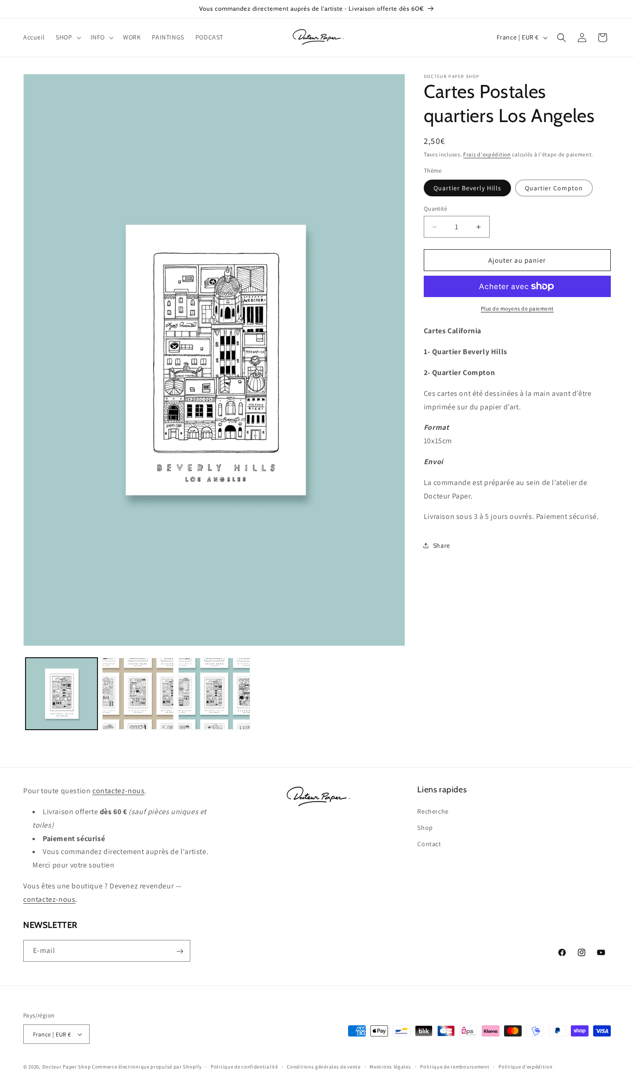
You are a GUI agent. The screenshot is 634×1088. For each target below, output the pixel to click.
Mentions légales (390, 1066)
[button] (67, 37)
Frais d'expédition (487, 154)
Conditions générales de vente (323, 1066)
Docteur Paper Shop (66, 1066)
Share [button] (441, 545)
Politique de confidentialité (244, 1066)
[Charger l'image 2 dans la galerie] (138, 694)
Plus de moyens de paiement (517, 308)
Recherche (432, 811)
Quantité (435, 209)
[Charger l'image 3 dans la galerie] (214, 694)
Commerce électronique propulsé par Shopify (146, 1066)
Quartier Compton (554, 188)
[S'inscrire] (179, 951)
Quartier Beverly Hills (467, 188)
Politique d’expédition (525, 1066)
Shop (425, 827)
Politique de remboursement (454, 1066)
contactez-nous (118, 791)
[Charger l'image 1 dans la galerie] (61, 694)
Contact (429, 844)
